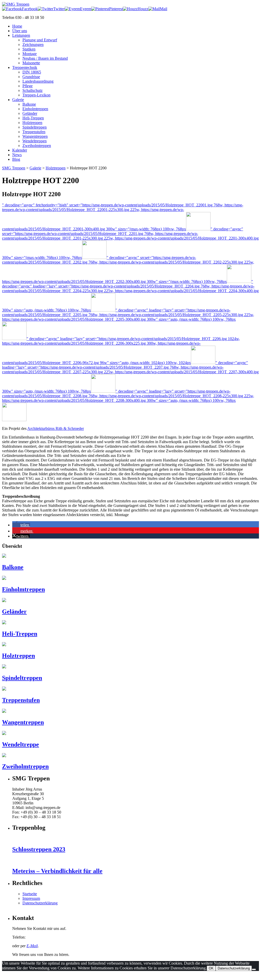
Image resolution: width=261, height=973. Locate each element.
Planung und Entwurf (39, 40)
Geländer (29, 113)
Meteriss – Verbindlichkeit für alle (57, 871)
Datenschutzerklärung (40, 903)
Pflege (27, 86)
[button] (21, 525)
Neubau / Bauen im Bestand (45, 58)
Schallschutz (32, 90)
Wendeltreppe (20, 744)
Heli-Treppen (33, 118)
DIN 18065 (31, 72)
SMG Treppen (13, 168)
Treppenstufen (33, 132)
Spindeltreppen (34, 127)
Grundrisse (31, 76)
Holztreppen (32, 122)
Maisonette (31, 63)
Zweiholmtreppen (36, 145)
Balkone (29, 104)
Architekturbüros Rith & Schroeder (55, 428)
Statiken (28, 49)
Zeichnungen (33, 44)
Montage (29, 54)
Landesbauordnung (38, 81)
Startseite (29, 894)
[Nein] (254, 969)
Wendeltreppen (34, 141)
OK (211, 968)
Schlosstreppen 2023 (38, 849)
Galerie (35, 168)
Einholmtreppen (35, 109)
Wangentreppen (35, 136)
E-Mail (32, 946)
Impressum (31, 898)
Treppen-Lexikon (36, 95)
